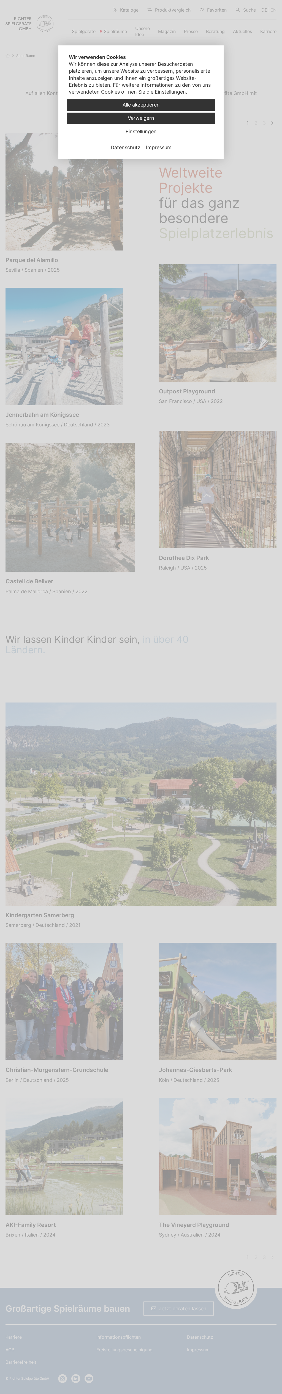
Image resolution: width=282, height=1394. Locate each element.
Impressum (159, 147)
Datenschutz (125, 147)
